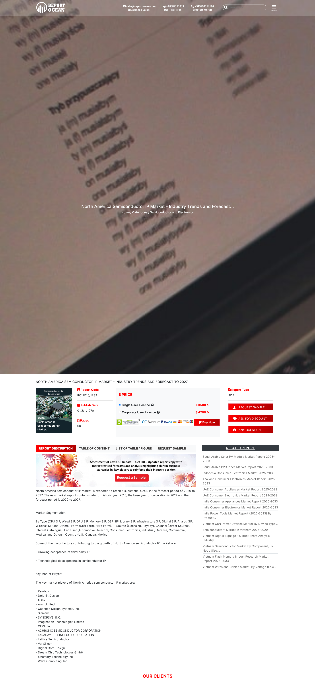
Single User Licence (136, 405)
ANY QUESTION (248, 430)
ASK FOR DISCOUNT (252, 418)
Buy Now (208, 422)
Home (125, 212)
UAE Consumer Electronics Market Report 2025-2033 (240, 495)
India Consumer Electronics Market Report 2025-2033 (240, 507)
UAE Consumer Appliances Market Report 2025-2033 (240, 489)
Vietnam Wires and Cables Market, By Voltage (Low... (239, 567)
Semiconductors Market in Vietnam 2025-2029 (235, 530)
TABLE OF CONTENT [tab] (94, 448)
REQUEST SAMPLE (250, 407)
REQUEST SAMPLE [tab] (172, 448)
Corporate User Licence (139, 412)
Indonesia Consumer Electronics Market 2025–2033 (239, 473)
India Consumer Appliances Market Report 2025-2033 (240, 501)
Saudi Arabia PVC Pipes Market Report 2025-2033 (238, 467)
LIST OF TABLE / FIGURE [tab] (134, 448)
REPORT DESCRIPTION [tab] (56, 448)
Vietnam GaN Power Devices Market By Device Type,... (240, 524)
